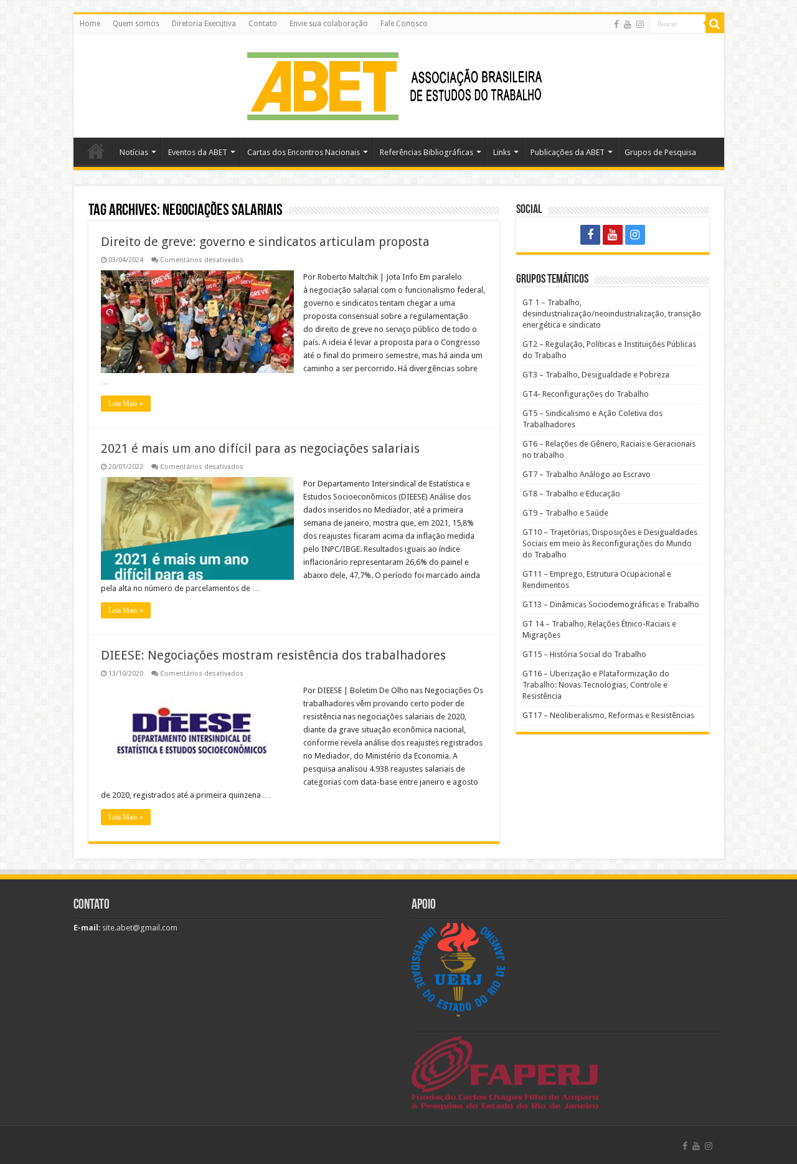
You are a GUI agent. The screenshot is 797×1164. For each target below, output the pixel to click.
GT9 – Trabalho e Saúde (565, 513)
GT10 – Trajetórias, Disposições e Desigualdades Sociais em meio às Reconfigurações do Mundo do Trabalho (609, 543)
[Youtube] (628, 24)
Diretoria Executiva (204, 23)
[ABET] (398, 83)
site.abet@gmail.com (138, 927)
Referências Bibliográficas (426, 152)
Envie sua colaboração (329, 23)
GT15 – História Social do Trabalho (584, 654)
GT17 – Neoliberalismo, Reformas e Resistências (608, 715)
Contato (262, 23)
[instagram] (640, 24)
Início (96, 151)
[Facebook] (616, 24)
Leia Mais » (125, 403)
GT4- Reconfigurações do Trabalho (585, 394)
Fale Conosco (404, 23)
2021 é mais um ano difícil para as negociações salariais (260, 448)
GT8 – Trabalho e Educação (571, 493)
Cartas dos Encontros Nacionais (303, 152)
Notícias (134, 152)
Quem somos (136, 23)
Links (502, 152)
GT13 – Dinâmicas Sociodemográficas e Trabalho (610, 604)
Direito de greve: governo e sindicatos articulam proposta (265, 241)
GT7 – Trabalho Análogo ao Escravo (586, 474)
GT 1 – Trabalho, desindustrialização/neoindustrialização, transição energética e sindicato (611, 313)
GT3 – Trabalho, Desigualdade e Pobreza (595, 374)
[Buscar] (714, 23)
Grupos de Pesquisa (660, 152)
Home (90, 23)
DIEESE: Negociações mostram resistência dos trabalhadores (273, 655)
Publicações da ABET (568, 152)
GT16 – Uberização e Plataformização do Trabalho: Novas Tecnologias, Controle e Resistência (595, 685)
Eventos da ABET (197, 152)
